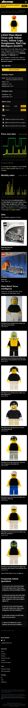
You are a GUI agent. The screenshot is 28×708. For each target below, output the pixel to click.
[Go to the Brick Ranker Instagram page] (4, 640)
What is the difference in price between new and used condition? (12, 623)
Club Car (12, 55)
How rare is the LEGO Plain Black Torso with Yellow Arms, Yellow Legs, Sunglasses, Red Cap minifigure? (13, 608)
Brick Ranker (5, 637)
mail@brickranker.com (6, 643)
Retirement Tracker (5, 669)
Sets (2, 679)
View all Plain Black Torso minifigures (12, 573)
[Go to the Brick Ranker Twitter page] (1, 640)
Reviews (3, 656)
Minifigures (13, 10)
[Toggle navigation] (26, 2)
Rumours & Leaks (5, 658)
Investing (3, 653)
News (2, 651)
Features (3, 660)
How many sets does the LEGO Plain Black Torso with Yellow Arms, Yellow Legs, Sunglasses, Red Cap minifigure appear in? (13, 598)
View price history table (7, 162)
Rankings (8, 10)
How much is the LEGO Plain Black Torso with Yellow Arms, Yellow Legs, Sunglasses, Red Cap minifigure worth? (13, 588)
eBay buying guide (5, 671)
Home (2, 10)
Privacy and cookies (6, 662)
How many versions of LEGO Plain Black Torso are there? (13, 616)
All (1, 677)
